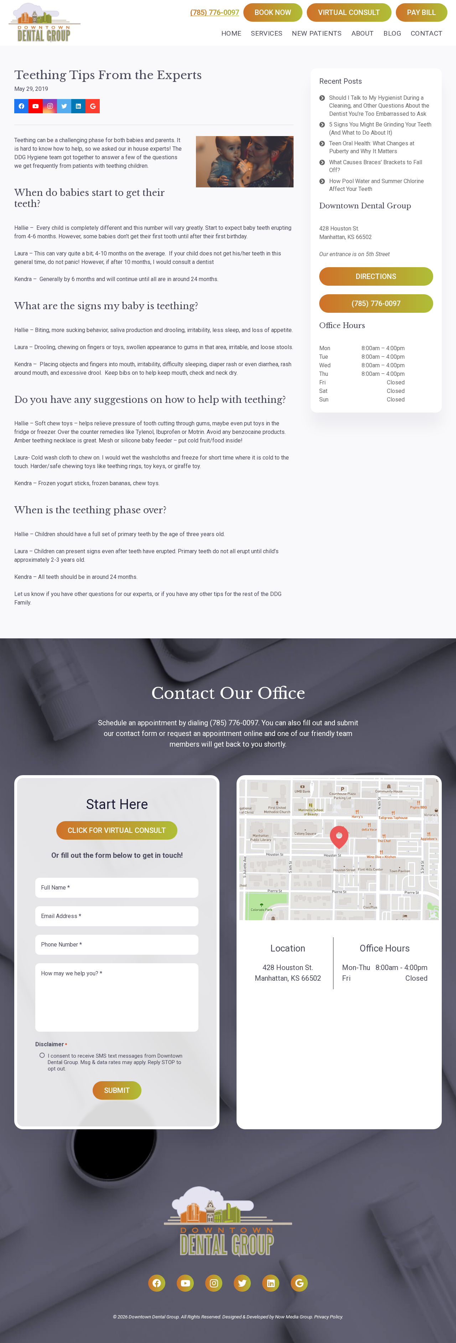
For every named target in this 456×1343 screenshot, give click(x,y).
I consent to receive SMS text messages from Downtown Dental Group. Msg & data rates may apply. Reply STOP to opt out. (115, 1062)
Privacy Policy (328, 1316)
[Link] (45, 23)
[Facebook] (21, 106)
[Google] (93, 106)
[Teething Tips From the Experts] (245, 161)
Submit (117, 1090)
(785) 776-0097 (214, 12)
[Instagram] (50, 106)
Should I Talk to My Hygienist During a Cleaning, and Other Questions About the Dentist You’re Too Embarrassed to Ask (379, 105)
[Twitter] (64, 106)
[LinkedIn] (78, 106)
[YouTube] (35, 106)
